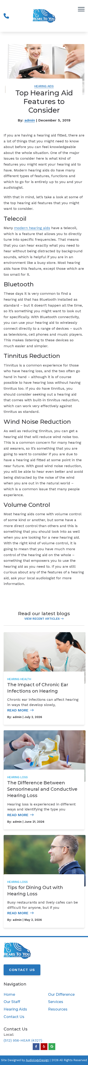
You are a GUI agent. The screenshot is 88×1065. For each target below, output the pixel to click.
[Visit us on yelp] (44, 1046)
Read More (17, 710)
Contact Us (22, 970)
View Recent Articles (42, 618)
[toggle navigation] (81, 9)
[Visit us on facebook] (36, 1046)
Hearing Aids (44, 86)
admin (29, 120)
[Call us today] (6, 16)
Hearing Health (19, 679)
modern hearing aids (32, 228)
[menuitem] (22, 995)
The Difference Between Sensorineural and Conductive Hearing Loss (42, 789)
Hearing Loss (17, 777)
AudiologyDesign (37, 1060)
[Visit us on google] (52, 1046)
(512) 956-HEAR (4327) (23, 1040)
